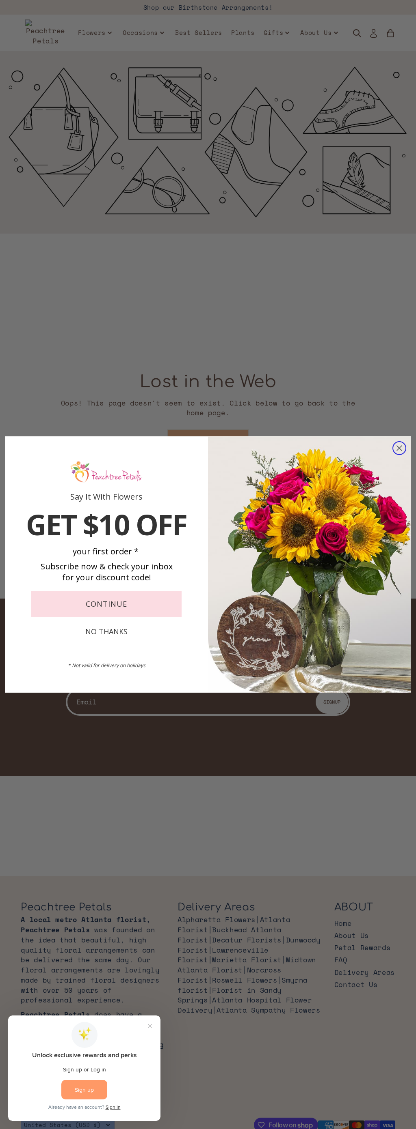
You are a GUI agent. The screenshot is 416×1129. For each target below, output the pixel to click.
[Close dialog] (399, 448)
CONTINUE (106, 604)
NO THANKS (106, 631)
